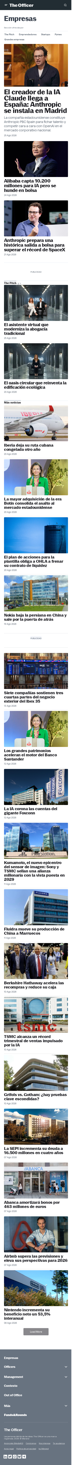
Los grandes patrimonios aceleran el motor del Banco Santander (30, 755)
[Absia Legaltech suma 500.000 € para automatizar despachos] (36, 303)
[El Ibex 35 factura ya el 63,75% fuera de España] (36, 671)
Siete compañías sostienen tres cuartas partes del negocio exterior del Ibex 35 (33, 697)
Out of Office (13, 1395)
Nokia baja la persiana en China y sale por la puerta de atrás (35, 617)
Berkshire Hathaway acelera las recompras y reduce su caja (34, 985)
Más (7, 1406)
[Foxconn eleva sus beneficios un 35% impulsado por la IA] (36, 787)
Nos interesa (44, 1443)
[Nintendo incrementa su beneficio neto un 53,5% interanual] (36, 1288)
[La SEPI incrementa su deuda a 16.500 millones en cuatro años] (36, 1127)
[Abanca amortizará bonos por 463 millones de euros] (36, 1181)
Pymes (58, 34)
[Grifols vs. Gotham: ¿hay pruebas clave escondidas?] (36, 1073)
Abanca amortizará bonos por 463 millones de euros (32, 1204)
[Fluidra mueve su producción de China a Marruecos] (36, 907)
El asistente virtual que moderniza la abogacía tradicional (26, 329)
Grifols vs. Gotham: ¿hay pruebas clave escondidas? (35, 1097)
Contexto (10, 1385)
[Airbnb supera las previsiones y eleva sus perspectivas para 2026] (36, 1234)
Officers (9, 1367)
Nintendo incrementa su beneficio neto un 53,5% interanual (27, 1314)
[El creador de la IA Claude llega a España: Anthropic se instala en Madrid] (36, 65)
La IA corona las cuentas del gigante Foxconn (30, 811)
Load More (36, 1331)
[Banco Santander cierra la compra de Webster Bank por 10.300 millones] (36, 477)
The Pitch (9, 34)
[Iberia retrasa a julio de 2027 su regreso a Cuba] (36, 423)
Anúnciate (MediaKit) (13, 1443)
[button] (6, 5)
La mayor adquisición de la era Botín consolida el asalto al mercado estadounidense (33, 503)
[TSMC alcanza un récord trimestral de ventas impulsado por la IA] (36, 1015)
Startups (45, 34)
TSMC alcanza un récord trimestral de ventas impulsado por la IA (33, 1040)
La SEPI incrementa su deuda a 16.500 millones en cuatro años (33, 1150)
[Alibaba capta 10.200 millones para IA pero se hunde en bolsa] (36, 159)
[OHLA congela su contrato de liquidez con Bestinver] (36, 535)
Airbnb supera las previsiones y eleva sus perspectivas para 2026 (35, 1258)
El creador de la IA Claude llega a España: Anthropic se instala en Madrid (35, 101)
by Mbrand (44, 1449)
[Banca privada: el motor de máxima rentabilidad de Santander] (36, 729)
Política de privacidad (26, 1449)
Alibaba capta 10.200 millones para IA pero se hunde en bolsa (30, 186)
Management (13, 1377)
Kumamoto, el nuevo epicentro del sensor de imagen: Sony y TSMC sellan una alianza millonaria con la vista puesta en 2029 (34, 871)
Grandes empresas (14, 39)
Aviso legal (9, 1449)
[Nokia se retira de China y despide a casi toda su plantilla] (36, 593)
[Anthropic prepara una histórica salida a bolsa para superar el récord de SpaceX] (36, 218)
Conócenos (31, 1443)
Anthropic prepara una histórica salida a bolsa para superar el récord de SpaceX (34, 245)
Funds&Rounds (15, 1415)
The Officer (13, 1430)
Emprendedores (28, 34)
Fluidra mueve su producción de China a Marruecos (34, 931)
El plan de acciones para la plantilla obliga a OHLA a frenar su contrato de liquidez (33, 561)
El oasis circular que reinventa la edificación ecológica (35, 385)
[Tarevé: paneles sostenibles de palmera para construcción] (36, 361)
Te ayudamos (59, 1443)
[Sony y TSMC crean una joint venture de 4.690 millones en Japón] (36, 841)
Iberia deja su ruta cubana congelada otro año (28, 447)
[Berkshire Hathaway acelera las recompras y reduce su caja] (36, 961)
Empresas (11, 1358)
